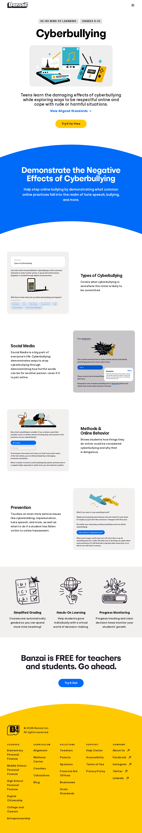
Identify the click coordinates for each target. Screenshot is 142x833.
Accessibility (95, 757)
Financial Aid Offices (68, 773)
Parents (65, 757)
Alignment (40, 750)
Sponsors (66, 764)
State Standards (67, 791)
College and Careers (15, 809)
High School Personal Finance (15, 785)
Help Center (94, 750)
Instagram (120, 764)
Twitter (118, 771)
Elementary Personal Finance (15, 754)
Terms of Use (95, 764)
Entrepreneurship (18, 818)
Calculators (41, 775)
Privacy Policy (95, 771)
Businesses (67, 782)
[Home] (17, 5)
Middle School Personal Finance (16, 769)
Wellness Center (39, 759)
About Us (119, 750)
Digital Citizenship (15, 798)
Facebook (119, 757)
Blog (36, 782)
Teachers (66, 750)
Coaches (39, 768)
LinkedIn (118, 778)
